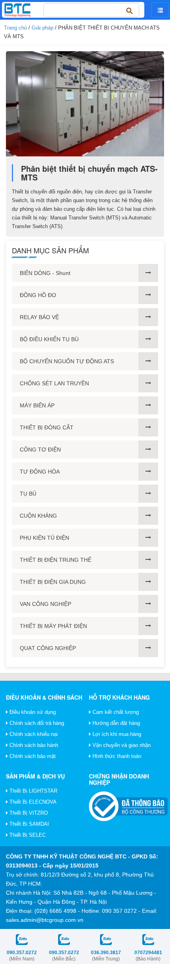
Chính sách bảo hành (33, 745)
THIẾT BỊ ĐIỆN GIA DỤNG (53, 582)
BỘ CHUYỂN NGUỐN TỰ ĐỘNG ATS (67, 361)
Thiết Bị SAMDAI (28, 824)
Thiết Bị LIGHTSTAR (32, 791)
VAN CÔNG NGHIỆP (45, 604)
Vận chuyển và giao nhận (121, 745)
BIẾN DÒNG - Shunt (45, 273)
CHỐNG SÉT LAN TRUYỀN (54, 383)
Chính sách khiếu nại (33, 734)
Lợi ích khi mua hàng (116, 734)
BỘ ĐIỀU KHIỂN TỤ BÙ (49, 339)
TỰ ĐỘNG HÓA (40, 471)
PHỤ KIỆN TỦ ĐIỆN (44, 538)
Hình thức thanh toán (116, 756)
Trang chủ (15, 28)
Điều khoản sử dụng (32, 712)
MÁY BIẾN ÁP (37, 405)
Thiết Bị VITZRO (28, 813)
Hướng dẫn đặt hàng (115, 723)
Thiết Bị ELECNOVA (32, 802)
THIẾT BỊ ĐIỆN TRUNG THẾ (55, 560)
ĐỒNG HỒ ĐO (38, 295)
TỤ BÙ (28, 493)
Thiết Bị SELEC (27, 835)
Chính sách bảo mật (32, 756)
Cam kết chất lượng (115, 712)
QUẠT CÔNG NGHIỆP (48, 648)
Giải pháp (42, 28)
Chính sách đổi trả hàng (36, 723)
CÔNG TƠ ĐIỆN (40, 449)
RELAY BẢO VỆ (39, 317)
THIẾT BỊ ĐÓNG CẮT (47, 427)
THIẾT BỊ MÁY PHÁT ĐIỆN (53, 626)
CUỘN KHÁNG (38, 516)
